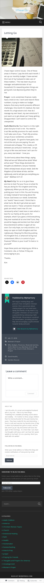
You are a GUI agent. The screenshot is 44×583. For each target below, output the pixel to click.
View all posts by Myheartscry (27, 329)
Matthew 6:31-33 (28, 347)
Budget (14, 345)
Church (6, 530)
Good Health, (13, 356)
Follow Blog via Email (13, 446)
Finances (21, 345)
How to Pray (8, 550)
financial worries (32, 345)
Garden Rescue (13, 360)
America (6, 523)
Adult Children (8, 520)
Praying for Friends (10, 557)
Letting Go (10, 33)
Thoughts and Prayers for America (16, 561)
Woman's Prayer (14, 342)
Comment (30, 393)
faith (5, 537)
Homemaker (8, 544)
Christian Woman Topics (12, 527)
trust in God (21, 349)
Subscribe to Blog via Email (13, 472)
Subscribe (7, 488)
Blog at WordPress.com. (22, 576)
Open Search (40, 22)
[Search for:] (22, 504)
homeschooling (9, 547)
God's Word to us (14, 347)
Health (5, 540)
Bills (9, 345)
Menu (7, 22)
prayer (5, 554)
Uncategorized (9, 564)
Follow (9, 460)
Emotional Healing (10, 534)
